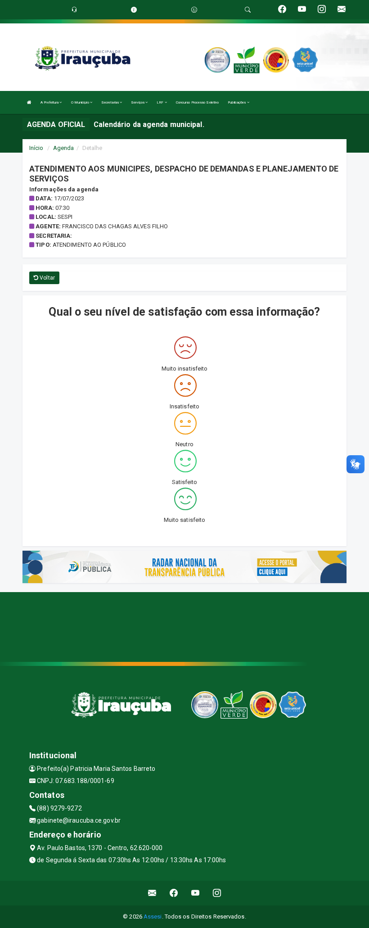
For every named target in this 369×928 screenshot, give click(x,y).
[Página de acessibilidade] (194, 9)
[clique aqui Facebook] (174, 893)
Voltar (46, 278)
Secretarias (110, 102)
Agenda (63, 148)
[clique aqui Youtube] (195, 893)
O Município (80, 102)
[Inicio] (29, 102)
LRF (160, 102)
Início (36, 148)
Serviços (138, 102)
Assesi (153, 916)
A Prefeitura (49, 102)
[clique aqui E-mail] (152, 893)
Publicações (237, 102)
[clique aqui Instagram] (217, 893)
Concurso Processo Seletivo (197, 102)
